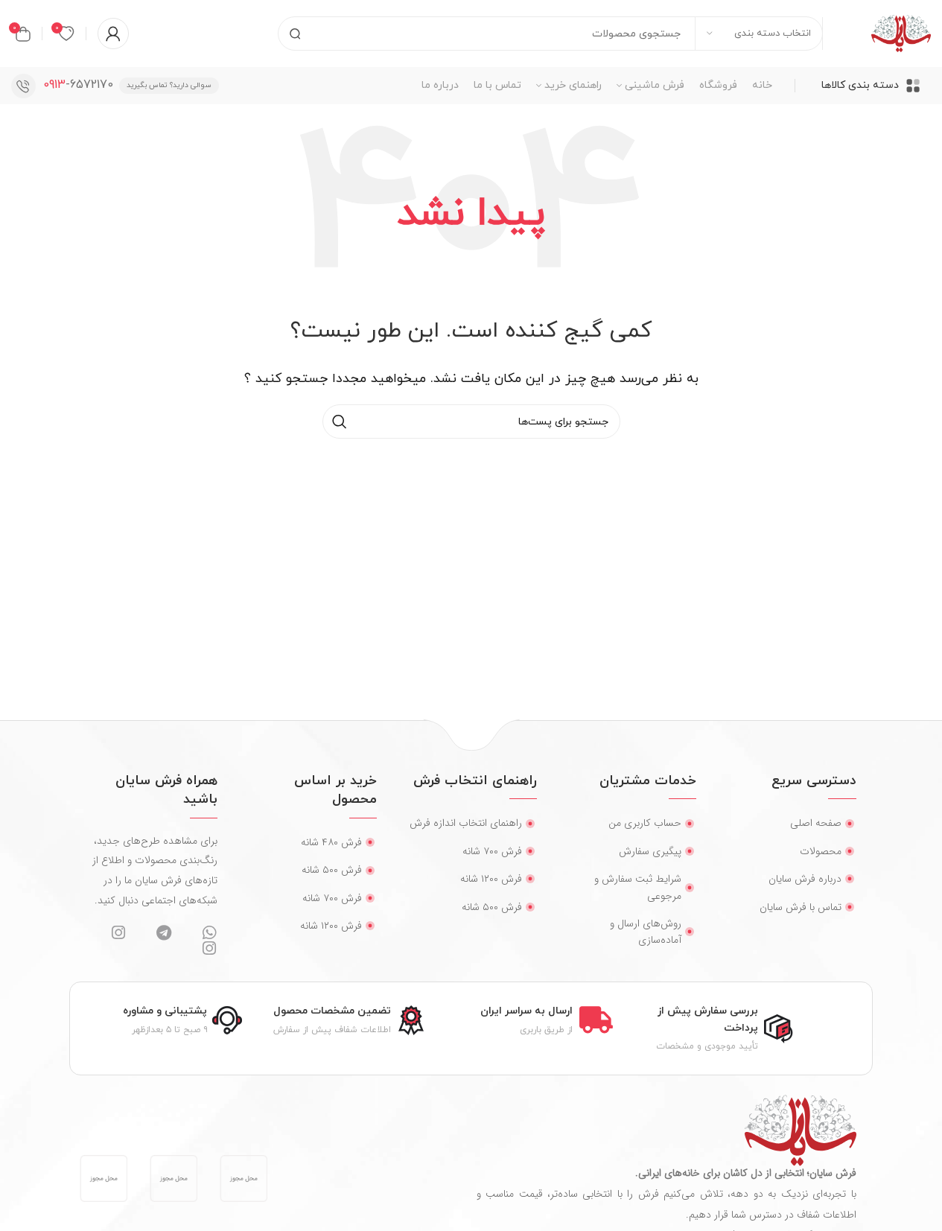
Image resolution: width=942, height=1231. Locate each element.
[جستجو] (295, 33)
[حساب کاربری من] (113, 33)
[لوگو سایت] (901, 33)
